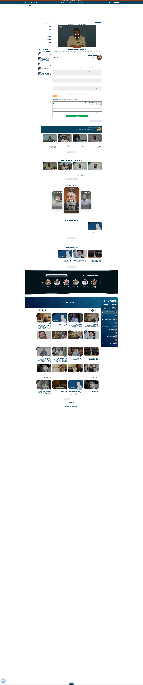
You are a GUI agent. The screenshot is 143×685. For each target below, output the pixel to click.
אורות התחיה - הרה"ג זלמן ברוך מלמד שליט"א (45, 323)
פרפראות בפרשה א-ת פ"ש (78, 389)
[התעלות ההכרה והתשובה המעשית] (44, 388)
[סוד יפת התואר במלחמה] (75, 339)
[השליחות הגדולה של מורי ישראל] (80, 257)
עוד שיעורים (67, 399)
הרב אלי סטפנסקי (64, 392)
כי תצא (100, 258)
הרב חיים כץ (96, 327)
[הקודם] (50, 200)
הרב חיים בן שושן (64, 345)
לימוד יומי (117, 5)
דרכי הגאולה (84, 143)
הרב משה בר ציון (79, 359)
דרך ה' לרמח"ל (54, 143)
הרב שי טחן (49, 377)
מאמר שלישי (65, 356)
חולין (66, 389)
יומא (66, 372)
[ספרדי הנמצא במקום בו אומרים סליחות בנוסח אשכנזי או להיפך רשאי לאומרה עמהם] (44, 372)
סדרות (105, 305)
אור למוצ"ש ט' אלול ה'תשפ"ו (108, 5)
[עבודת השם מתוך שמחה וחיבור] (59, 355)
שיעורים (113, 305)
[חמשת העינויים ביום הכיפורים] (59, 372)
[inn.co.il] (36, 2)
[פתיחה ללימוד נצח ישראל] (50, 169)
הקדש (30, 5)
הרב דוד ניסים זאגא (79, 327)
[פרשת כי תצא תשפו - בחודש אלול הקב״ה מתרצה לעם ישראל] (91, 372)
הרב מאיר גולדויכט (98, 262)
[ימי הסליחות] (59, 339)
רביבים (85, 258)
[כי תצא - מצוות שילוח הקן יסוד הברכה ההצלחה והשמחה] (95, 257)
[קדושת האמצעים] (44, 355)
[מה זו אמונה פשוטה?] (95, 229)
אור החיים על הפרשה (94, 322)
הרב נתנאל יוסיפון (48, 343)
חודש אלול (96, 389)
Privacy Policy (68, 99)
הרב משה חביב (47, 54)
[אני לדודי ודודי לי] (91, 387)
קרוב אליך (99, 230)
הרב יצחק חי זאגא (79, 378)
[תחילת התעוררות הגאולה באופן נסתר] (95, 142)
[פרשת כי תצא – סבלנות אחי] (75, 372)
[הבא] (92, 200)
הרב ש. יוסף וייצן (48, 394)
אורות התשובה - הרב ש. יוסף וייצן (45, 389)
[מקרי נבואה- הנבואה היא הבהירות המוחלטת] (50, 142)
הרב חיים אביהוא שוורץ (63, 361)
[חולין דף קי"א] (59, 387)
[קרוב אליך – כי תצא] (65, 257)
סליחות (65, 339)
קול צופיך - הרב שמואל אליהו (93, 372)
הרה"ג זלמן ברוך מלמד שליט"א (46, 328)
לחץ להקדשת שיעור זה (77, 46)
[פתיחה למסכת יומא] (75, 321)
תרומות (62, 2)
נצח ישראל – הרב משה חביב (96, 121)
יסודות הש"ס (80, 322)
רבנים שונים (99, 234)
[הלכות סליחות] (75, 354)
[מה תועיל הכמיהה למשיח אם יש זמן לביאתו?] (44, 60)
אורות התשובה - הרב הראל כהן (46, 356)
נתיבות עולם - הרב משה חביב (66, 143)
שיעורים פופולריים (71, 220)
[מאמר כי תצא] (44, 338)
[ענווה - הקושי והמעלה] (65, 141)
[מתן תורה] (95, 169)
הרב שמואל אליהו (95, 377)
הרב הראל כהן (49, 361)
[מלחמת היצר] (91, 321)
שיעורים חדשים (71, 248)
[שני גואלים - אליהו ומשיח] (80, 141)
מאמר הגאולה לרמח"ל (97, 143)
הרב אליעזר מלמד (83, 261)
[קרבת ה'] (65, 169)
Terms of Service (73, 99)
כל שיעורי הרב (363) (71, 152)
